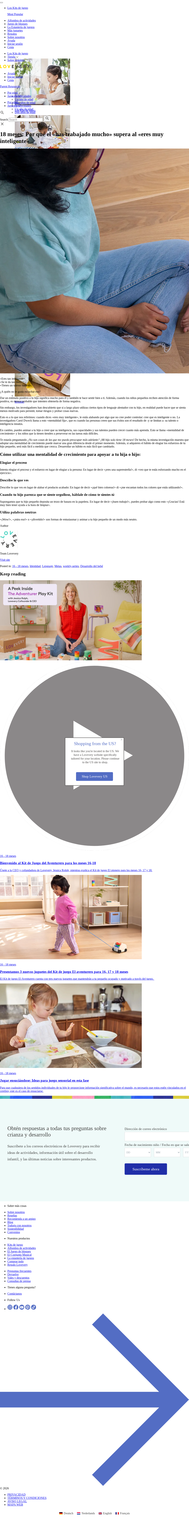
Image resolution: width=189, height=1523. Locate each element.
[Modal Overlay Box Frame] (94, 762)
